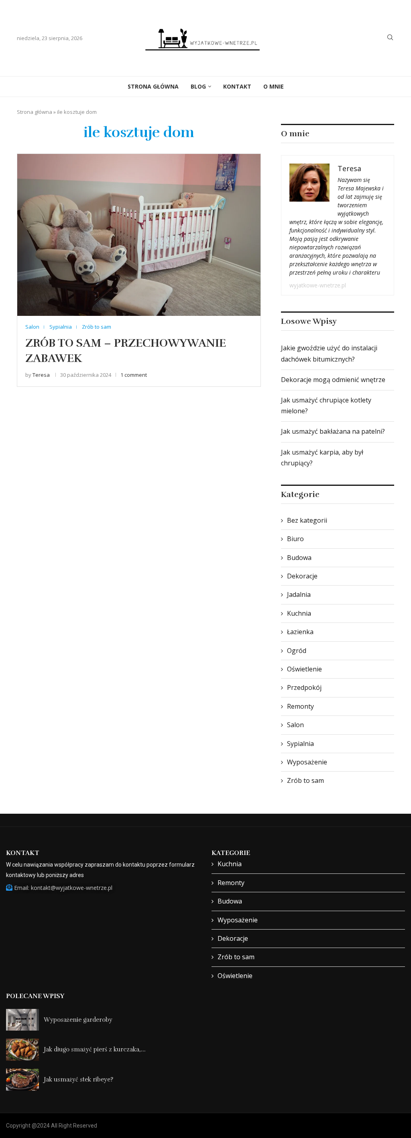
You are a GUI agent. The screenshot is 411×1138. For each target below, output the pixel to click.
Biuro (295, 538)
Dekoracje (302, 576)
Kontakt (237, 86)
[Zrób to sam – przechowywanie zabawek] (139, 235)
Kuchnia (299, 613)
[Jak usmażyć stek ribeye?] (22, 1080)
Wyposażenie (307, 762)
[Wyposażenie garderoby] (22, 1020)
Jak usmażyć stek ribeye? (78, 1079)
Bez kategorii (307, 520)
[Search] (390, 38)
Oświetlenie (304, 669)
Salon (295, 724)
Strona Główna (153, 86)
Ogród (296, 650)
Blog (198, 86)
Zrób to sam (305, 780)
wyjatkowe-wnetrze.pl (317, 285)
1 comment (133, 374)
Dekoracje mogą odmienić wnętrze (333, 379)
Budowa (299, 557)
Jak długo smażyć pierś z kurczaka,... (95, 1049)
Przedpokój (304, 687)
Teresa (41, 374)
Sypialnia (300, 743)
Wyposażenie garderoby (78, 1019)
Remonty (300, 706)
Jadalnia (299, 594)
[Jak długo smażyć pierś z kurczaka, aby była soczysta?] (22, 1050)
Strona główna (34, 111)
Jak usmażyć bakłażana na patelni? (333, 431)
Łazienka (300, 631)
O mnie (273, 86)
